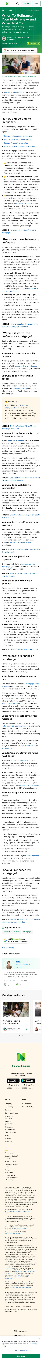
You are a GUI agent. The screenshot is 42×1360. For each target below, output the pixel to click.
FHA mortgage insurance (20, 542)
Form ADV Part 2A (29, 1271)
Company (8, 1104)
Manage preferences (21, 1350)
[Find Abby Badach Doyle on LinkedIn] (20, 967)
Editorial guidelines (9, 1123)
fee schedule (17, 1277)
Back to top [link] (9, 948)
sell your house (20, 760)
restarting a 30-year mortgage (14, 726)
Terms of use (10, 1153)
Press (7, 1135)
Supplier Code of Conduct (11, 1157)
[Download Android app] (28, 1080)
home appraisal (33, 856)
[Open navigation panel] (3, 3)
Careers (8, 1110)
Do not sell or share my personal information (12, 1177)
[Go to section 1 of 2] (19, 1035)
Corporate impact (12, 1113)
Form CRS (18, 1271)
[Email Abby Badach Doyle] (17, 967)
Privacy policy (10, 1161)
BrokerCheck (9, 1278)
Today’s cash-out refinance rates (17, 140)
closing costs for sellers (29, 785)
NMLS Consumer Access (12, 1211)
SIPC (11, 1268)
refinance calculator (23, 203)
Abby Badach (22, 963)
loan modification (28, 746)
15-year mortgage (20, 388)
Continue (21, 1356)
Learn (10, 10)
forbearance (7, 748)
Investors (8, 1142)
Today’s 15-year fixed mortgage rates (19, 146)
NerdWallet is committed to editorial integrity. (20, 76)
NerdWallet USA (22, 1331)
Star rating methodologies (10, 1128)
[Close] (39, 1338)
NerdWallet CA (22, 1335)
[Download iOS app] (13, 1080)
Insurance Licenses (20, 1228)
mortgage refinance (12, 92)
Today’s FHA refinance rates (16, 143)
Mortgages (27, 932)
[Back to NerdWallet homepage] (3, 10)
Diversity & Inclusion (9, 1117)
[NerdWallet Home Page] (8, 3)
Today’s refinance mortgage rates (18, 136)
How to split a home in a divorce (24, 649)
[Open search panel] (17, 3)
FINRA (7, 1268)
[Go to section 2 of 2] (22, 1035)
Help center (26, 1104)
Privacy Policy (12, 1273)
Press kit (8, 1138)
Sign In (26, 3)
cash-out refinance (16, 441)
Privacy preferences (9, 1171)
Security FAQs (27, 1107)
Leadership (9, 1107)
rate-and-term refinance (26, 366)
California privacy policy (11, 1166)
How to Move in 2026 (11, 932)
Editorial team (10, 1132)
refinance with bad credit (12, 703)
